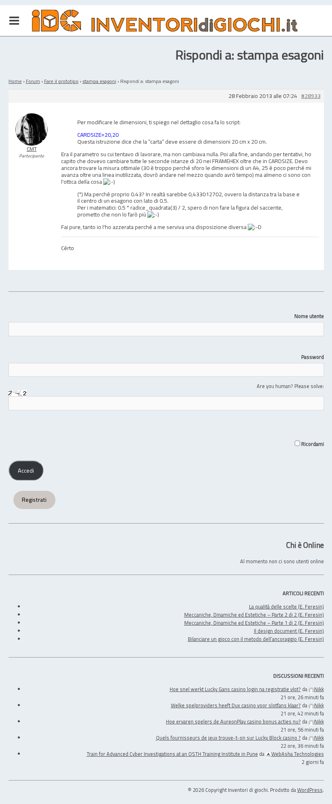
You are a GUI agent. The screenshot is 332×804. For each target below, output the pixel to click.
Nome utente (309, 316)
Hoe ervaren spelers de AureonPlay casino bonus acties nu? (233, 721)
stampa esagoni (99, 81)
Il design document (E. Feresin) (289, 631)
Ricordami (312, 444)
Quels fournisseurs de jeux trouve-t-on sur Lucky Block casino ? (228, 738)
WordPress (310, 790)
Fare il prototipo (61, 81)
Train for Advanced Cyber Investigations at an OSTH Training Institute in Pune (172, 754)
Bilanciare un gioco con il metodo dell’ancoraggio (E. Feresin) (256, 639)
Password (312, 357)
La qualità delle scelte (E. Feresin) (286, 606)
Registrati (34, 499)
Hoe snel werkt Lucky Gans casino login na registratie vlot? (235, 689)
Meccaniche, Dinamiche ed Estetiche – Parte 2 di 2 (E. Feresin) (254, 615)
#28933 (311, 96)
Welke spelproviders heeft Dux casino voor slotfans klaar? (236, 705)
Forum (33, 81)
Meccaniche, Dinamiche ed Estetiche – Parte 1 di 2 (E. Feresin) (254, 623)
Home (15, 81)
